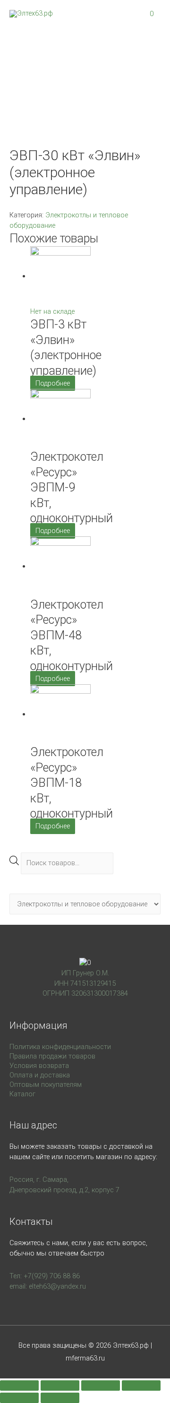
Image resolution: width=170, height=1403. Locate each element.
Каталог (22, 1094)
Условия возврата (39, 1065)
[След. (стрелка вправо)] (60, 1398)
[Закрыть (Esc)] (19, 1385)
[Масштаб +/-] (141, 1385)
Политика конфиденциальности (60, 1046)
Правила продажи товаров (52, 1056)
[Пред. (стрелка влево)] (19, 1398)
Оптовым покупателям (45, 1084)
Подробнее (52, 383)
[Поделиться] (60, 1385)
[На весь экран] (100, 1385)
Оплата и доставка (39, 1075)
